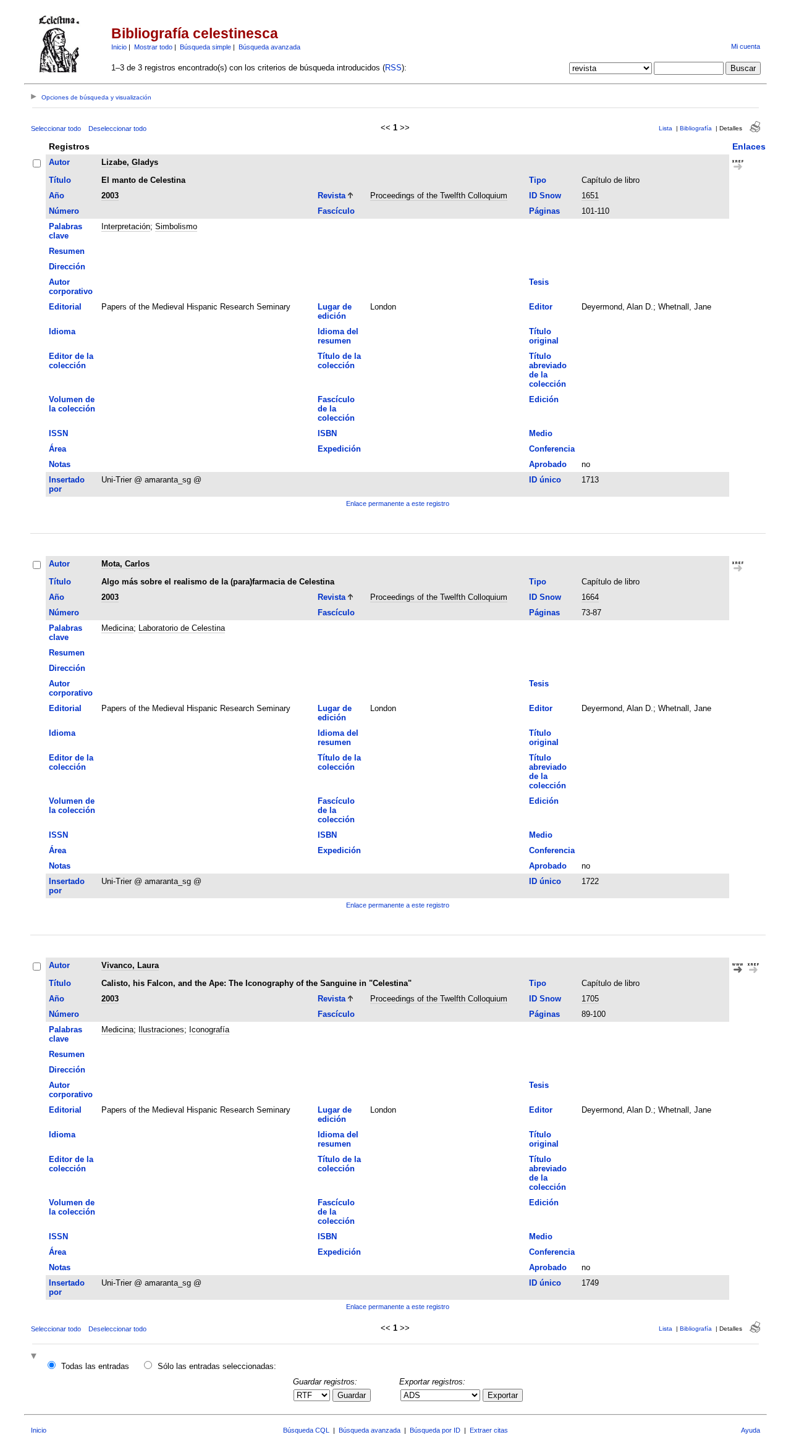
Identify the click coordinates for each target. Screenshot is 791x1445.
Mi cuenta (745, 46)
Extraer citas (489, 1430)
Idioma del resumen (338, 336)
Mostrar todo (153, 47)
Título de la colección (339, 361)
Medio (540, 433)
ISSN (58, 433)
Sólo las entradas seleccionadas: (217, 1366)
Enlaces (749, 146)
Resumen (67, 251)
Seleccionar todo (56, 128)
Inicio (119, 47)
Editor (540, 306)
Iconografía (209, 1029)
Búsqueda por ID (435, 1430)
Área (57, 448)
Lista (665, 128)
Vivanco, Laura (130, 965)
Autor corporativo (71, 286)
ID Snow (545, 195)
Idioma (62, 331)
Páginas (544, 211)
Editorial (65, 306)
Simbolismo (176, 226)
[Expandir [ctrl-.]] (35, 1357)
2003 (110, 195)
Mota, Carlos (125, 563)
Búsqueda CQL (306, 1430)
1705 (590, 998)
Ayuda (750, 1430)
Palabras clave (65, 231)
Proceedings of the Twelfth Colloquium (438, 195)
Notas (59, 464)
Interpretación (125, 226)
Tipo (537, 180)
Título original (544, 336)
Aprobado (548, 464)
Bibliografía (696, 128)
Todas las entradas (95, 1366)
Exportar (503, 1395)
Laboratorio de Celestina (181, 628)
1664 (590, 597)
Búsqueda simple (205, 47)
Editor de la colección (71, 361)
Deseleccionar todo (117, 128)
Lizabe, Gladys (129, 162)
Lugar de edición (335, 311)
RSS (393, 67)
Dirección (67, 266)
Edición (544, 399)
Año (56, 195)
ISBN (327, 433)
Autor (59, 162)
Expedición (339, 448)
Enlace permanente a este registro (397, 503)
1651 (590, 195)
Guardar (351, 1395)
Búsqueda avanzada (269, 47)
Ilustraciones (161, 1029)
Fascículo (336, 211)
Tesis (539, 282)
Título (60, 180)
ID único (545, 479)
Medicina (117, 628)
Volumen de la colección (72, 404)
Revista (331, 195)
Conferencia (552, 448)
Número (64, 211)
